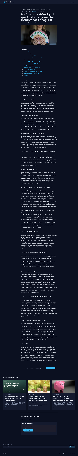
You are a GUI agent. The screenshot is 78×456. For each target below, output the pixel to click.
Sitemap (73, 453)
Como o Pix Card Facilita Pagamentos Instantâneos (34, 57)
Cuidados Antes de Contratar (29, 69)
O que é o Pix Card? (27, 51)
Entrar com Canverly (51, 368)
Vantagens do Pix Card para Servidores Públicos (33, 61)
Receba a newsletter (7, 444)
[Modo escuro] (70, 2)
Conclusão (26, 75)
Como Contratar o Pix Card (29, 65)
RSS (68, 453)
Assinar (72, 446)
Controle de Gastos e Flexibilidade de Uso (32, 67)
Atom (70, 453)
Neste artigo (25, 49)
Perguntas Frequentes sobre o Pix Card (31, 73)
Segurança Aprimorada (28, 59)
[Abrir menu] (73, 2)
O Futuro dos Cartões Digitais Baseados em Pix (33, 71)
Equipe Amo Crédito (26, 22)
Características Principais (28, 53)
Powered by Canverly (62, 453)
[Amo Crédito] (8, 2)
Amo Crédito (23, 9)
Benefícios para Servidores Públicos (31, 55)
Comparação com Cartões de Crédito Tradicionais (33, 63)
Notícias (28, 9)
